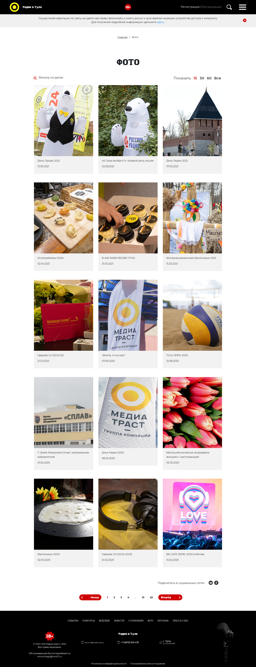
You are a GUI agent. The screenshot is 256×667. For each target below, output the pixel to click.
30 (202, 78)
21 (143, 597)
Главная (122, 37)
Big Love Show (206, 514)
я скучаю (120, 311)
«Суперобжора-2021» (55, 192)
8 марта (214, 420)
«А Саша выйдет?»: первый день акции (125, 97)
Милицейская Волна (183, 420)
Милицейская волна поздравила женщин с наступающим (185, 391)
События (73, 620)
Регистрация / (191, 7)
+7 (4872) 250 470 (130, 642)
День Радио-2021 (180, 95)
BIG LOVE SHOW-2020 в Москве (186, 491)
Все (217, 78)
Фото (150, 620)
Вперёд (166, 597)
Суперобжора (51, 222)
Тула (60, 124)
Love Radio (141, 510)
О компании (136, 620)
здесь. (160, 22)
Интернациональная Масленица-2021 (184, 194)
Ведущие (104, 620)
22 (151, 597)
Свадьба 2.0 (49, 311)
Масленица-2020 (52, 489)
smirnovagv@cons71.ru (49, 656)
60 (209, 78)
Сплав (46, 420)
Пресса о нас (180, 620)
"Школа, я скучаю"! (117, 290)
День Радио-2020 (116, 387)
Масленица (178, 222)
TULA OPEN (178, 315)
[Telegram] (222, 583)
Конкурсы (89, 620)
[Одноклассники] (44, 138)
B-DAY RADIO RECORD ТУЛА (125, 192)
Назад (95, 597)
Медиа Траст (70, 124)
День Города (50, 124)
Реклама (163, 620)
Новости (119, 620)
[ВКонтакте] (38, 138)
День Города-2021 (52, 95)
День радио (178, 116)
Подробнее (63, 154)
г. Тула (169, 642)
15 (195, 78)
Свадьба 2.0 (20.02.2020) (123, 489)
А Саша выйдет (138, 129)
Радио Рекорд (115, 213)
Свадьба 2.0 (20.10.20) (56, 290)
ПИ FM (77, 222)
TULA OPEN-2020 (180, 290)
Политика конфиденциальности (108, 663)
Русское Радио (116, 129)
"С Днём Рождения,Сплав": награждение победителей (61, 389)
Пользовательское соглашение (147, 663)
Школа (111, 311)
